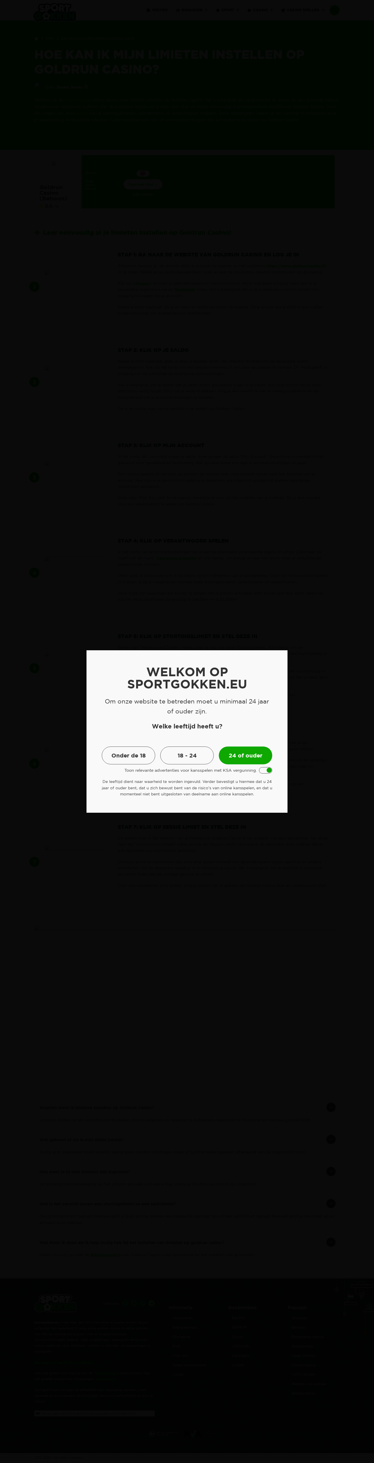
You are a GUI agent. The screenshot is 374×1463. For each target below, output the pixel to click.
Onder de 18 (128, 755)
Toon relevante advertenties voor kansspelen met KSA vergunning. (190, 770)
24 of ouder (245, 755)
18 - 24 (187, 755)
